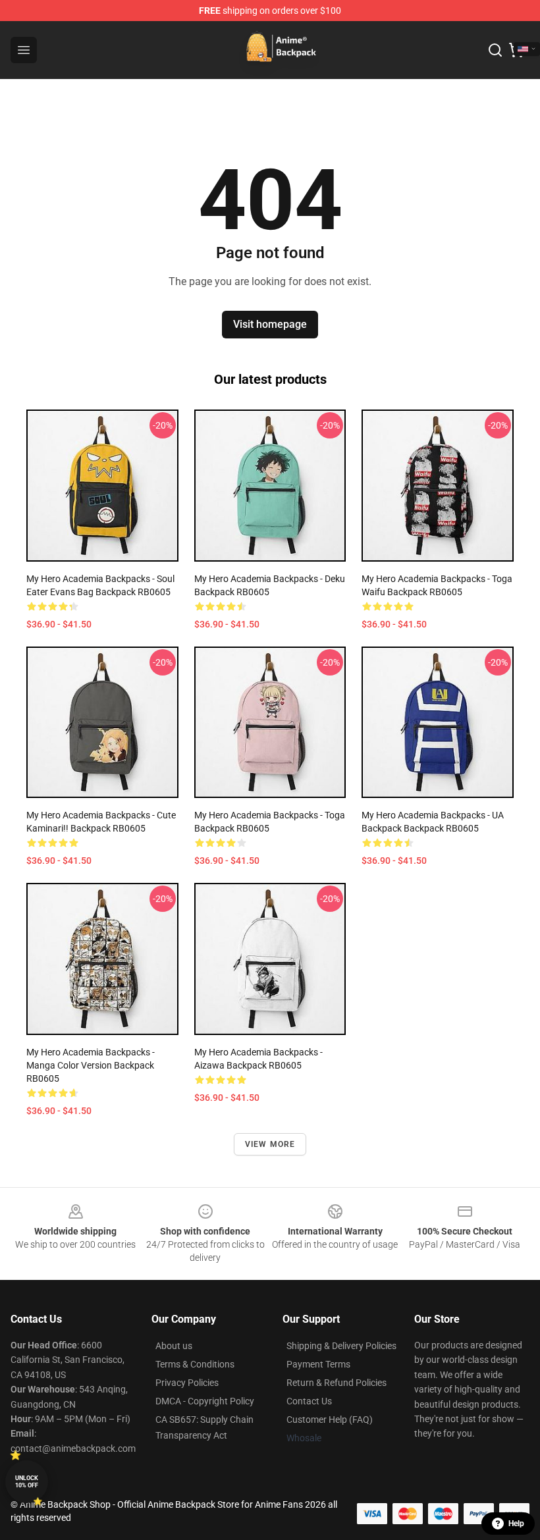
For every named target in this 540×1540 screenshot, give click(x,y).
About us (173, 1346)
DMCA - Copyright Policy (204, 1401)
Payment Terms (318, 1364)
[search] (495, 50)
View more (270, 1144)
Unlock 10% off (26, 1482)
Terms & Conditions (194, 1364)
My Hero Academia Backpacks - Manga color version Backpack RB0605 (90, 1065)
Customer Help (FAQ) (329, 1419)
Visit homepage (270, 324)
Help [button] (516, 1523)
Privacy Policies (187, 1382)
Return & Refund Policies (336, 1382)
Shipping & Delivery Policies (341, 1346)
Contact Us (309, 1401)
